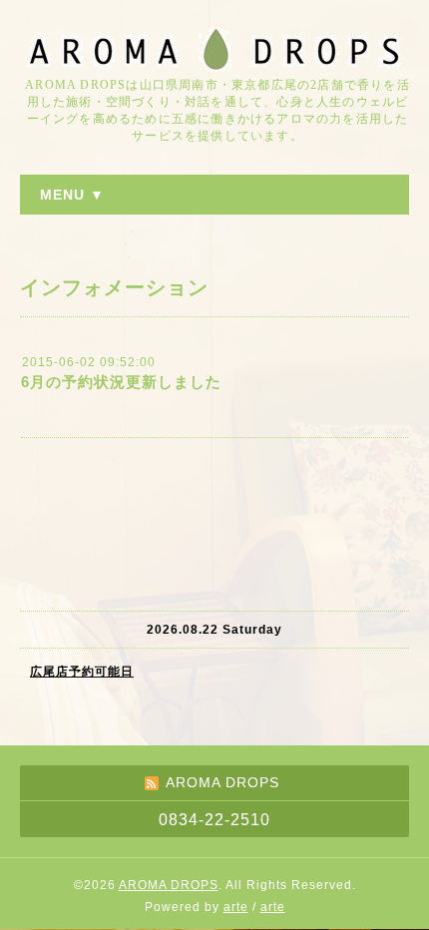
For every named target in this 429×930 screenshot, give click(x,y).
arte (235, 907)
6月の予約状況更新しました (121, 381)
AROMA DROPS (168, 885)
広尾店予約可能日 (82, 672)
